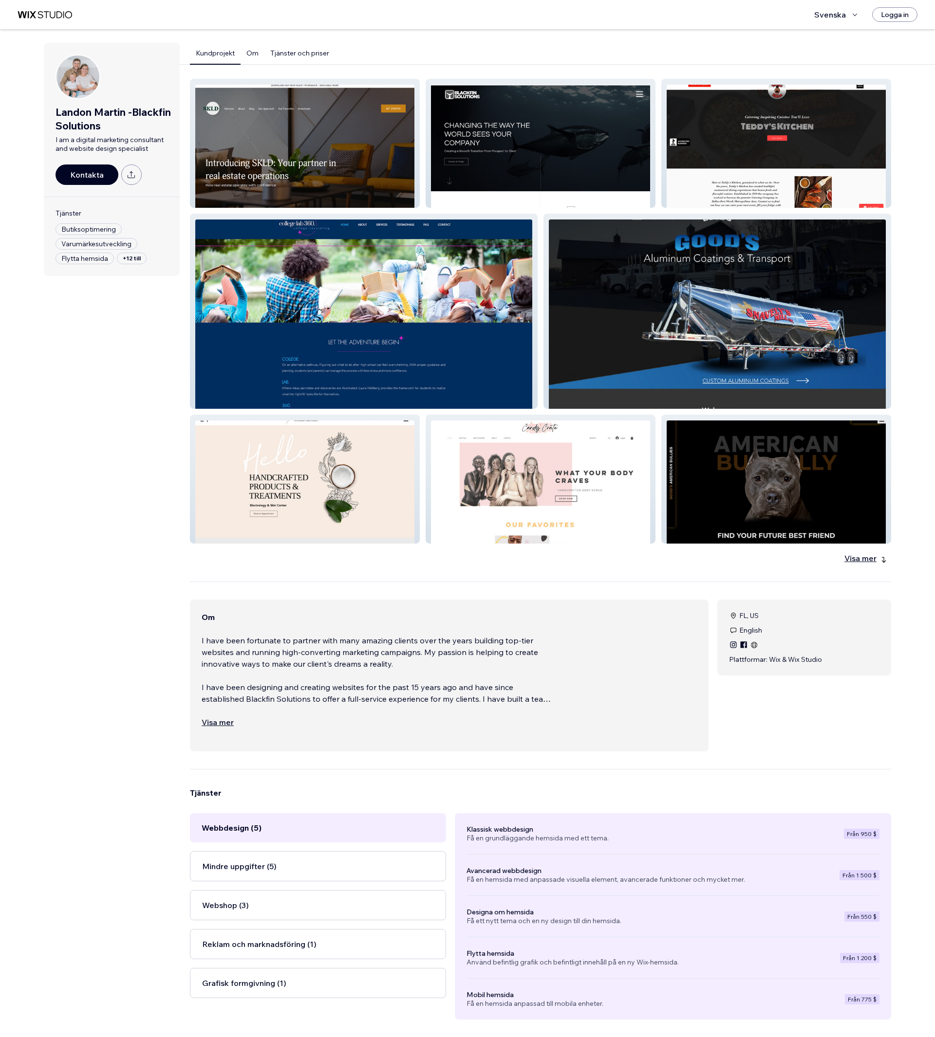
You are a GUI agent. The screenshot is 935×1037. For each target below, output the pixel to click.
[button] (305, 143)
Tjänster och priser (299, 53)
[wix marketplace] (45, 14)
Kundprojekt (215, 53)
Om (252, 53)
